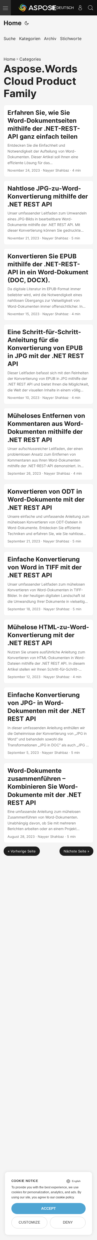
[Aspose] (37, 7)
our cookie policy (62, 1197)
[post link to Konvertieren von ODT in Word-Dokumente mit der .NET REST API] (48, 516)
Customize (29, 1222)
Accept (48, 1208)
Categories (30, 59)
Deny (68, 1222)
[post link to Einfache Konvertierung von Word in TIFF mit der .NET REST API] (48, 583)
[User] (80, 7)
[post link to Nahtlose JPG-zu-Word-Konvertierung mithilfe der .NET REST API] (48, 213)
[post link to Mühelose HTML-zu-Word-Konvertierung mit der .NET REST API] (48, 651)
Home (12, 23)
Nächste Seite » (76, 851)
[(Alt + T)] (27, 23)
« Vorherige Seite (22, 851)
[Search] (90, 7)
